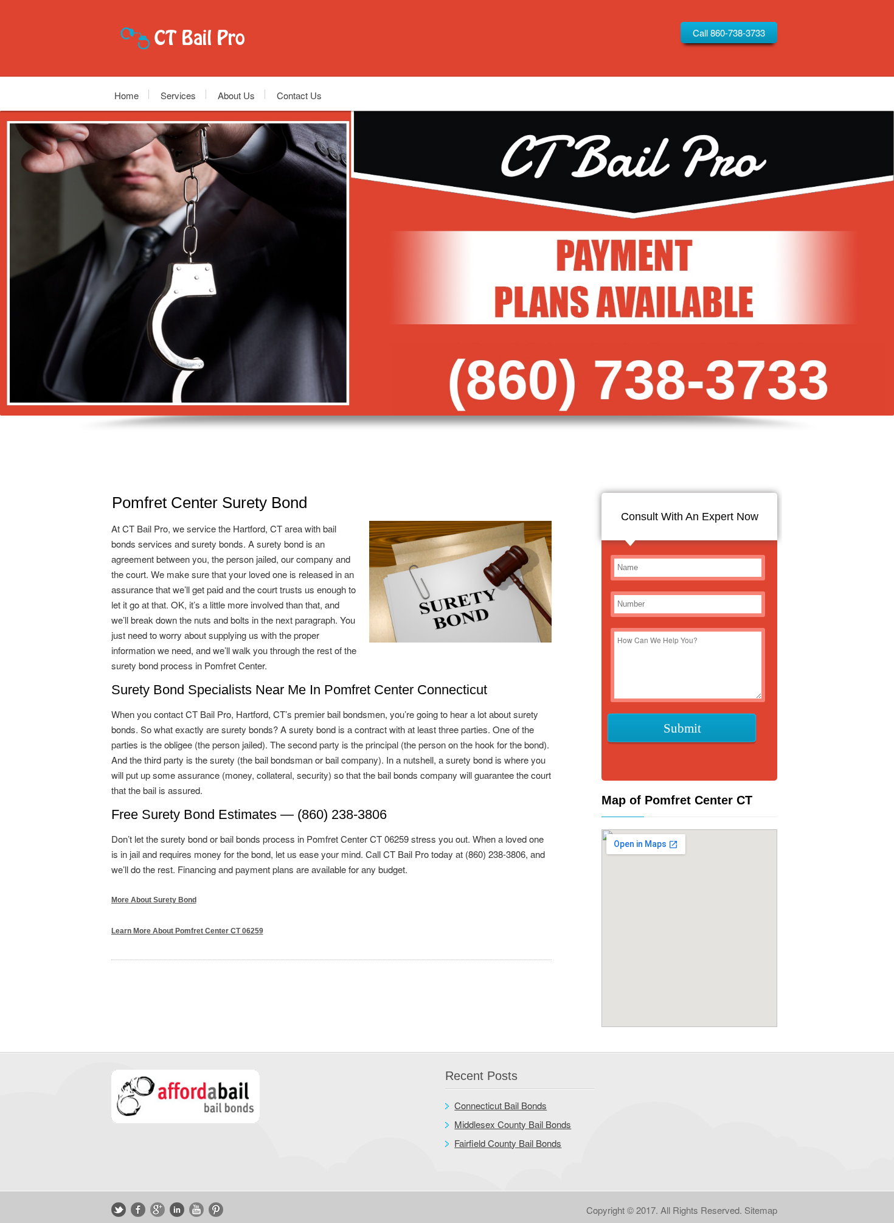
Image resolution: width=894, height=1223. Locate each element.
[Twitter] (118, 1209)
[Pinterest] (216, 1209)
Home (126, 94)
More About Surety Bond (153, 900)
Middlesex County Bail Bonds (512, 1124)
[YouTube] (196, 1209)
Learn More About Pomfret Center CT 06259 (187, 931)
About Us (236, 94)
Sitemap (760, 1210)
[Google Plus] (157, 1209)
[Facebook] (138, 1209)
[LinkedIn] (177, 1209)
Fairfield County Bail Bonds (507, 1143)
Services (178, 94)
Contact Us (299, 94)
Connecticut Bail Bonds (500, 1105)
